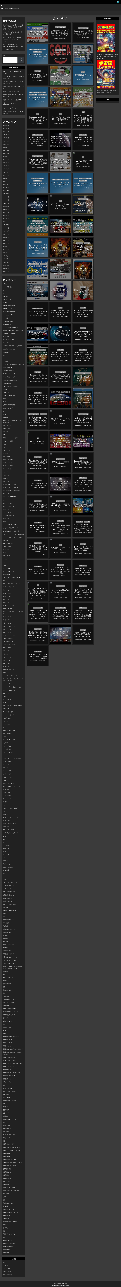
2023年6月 (6, 243)
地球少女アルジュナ (8, 920)
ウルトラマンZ (7, 500)
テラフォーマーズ (8, 699)
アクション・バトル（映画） (11, 438)
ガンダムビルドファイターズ (11, 531)
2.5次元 (5, 284)
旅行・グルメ (6, 1018)
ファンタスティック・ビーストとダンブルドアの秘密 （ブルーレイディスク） (83, 398)
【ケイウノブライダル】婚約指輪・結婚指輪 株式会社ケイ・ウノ (60, 119)
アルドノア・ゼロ (8, 469)
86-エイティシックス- (9, 299)
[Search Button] (118, 2)
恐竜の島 (5, 981)
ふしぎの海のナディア (9, 408)
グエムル (5, 559)
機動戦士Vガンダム (8, 1039)
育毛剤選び (6, 1175)
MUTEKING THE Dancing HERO (12, 346)
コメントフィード (8, 1271)
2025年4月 (6, 175)
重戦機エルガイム (8, 1203)
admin (56, 38)
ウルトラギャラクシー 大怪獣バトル (13, 490)
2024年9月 (6, 197)
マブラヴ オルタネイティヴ (10, 833)
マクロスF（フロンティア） (10, 817)
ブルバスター (6, 792)
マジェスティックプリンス (10, 823)
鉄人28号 (5, 1206)
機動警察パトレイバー (9, 1079)
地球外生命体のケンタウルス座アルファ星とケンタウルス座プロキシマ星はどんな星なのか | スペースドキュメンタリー (60, 140)
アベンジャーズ (7, 456)
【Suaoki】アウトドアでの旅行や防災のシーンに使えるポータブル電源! (60, 269)
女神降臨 (5, 938)
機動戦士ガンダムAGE (9, 1057)
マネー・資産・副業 (8, 830)
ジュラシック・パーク (9, 644)
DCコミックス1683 (8, 315)
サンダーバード (7, 617)
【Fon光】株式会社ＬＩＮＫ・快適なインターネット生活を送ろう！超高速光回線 (83, 570)
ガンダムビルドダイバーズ (10, 528)
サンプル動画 (6, 620)
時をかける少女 (7, 1027)
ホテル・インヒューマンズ (10, 808)
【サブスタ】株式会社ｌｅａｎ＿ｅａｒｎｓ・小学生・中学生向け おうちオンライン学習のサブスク (37, 398)
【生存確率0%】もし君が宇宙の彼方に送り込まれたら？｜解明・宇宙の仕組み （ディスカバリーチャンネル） (37, 205)
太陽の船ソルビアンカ (9, 932)
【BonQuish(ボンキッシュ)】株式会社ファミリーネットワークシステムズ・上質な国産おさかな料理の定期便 (83, 355)
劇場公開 (5, 907)
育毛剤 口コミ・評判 (8, 1144)
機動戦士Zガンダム (8, 1043)
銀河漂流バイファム (8, 1209)
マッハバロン (6, 826)
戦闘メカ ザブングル (8, 1002)
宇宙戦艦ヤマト (7, 951)
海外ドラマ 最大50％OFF (10, 1091)
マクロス (5, 814)
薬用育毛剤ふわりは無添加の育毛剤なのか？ (38, 98)
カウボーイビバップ (8, 515)
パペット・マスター (8, 771)
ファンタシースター (8, 777)
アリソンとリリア (8, 466)
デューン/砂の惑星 (8, 712)
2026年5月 (6, 135)
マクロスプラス (7, 820)
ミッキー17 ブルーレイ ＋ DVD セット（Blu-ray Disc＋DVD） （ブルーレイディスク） (13, 39)
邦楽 (4, 1200)
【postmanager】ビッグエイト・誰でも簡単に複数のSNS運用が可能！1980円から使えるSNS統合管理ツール (37, 162)
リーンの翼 (6, 870)
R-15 (4, 355)
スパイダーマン (7, 666)
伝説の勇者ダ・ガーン (9, 898)
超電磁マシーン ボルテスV (10, 1187)
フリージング (6, 789)
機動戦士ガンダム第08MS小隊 (11, 1073)
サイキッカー (6, 590)
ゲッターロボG (7, 574)
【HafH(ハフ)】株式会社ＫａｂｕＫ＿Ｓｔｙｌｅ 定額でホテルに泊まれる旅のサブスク (37, 506)
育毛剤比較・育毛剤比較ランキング (12, 1163)
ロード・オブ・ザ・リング (10, 882)
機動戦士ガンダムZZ (8, 1069)
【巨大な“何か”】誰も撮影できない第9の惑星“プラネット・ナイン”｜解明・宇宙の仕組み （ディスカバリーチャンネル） (60, 333)
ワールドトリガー (8, 889)
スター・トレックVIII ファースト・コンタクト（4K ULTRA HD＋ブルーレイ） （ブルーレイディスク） (37, 613)
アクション (6, 435)
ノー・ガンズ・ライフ (9, 740)
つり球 (4, 402)
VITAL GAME (7, 383)
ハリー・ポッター (8, 746)
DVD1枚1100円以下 (8, 321)
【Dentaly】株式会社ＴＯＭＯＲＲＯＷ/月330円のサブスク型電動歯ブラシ (60, 312)
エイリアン (6, 509)
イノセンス (6, 481)
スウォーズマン (7, 648)
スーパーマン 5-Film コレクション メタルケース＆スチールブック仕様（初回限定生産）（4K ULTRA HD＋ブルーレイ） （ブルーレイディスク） (37, 591)
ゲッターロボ (6, 568)
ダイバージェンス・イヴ (9, 690)
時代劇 (4, 1030)
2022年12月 (6, 262)
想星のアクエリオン (8, 984)
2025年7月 (6, 166)
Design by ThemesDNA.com (60, 1285)
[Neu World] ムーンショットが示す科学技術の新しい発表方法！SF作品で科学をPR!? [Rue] (83, 226)
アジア (4, 444)
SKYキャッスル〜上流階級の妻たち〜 (13, 364)
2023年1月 (5, 259)
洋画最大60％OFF (8, 1088)
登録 (4, 1262)
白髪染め (5, 1116)
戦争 (4, 993)
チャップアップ (7, 696)
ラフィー (5, 858)
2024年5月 (6, 209)
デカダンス (6, 709)
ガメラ (4, 521)
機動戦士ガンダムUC (8, 1066)
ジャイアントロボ (8, 638)
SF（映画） (6, 361)
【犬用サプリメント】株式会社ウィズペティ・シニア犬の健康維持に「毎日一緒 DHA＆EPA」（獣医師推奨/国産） (37, 634)
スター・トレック (8, 660)
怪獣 (4, 974)
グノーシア (6, 562)
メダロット (6, 848)
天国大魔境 (6, 923)
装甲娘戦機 (6, 1184)
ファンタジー (6, 780)
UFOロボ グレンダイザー (10, 377)
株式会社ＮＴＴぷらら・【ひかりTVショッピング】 (38, 570)
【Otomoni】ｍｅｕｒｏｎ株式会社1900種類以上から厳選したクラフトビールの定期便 (37, 656)
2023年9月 (6, 234)
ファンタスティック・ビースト (11, 786)
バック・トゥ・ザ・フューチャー (12, 758)
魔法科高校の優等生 (8, 1246)
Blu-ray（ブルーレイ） (9, 308)
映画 (4, 1024)
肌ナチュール (6, 1138)
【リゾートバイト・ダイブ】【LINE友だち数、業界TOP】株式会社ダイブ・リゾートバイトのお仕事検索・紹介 (83, 420)
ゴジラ (4, 581)
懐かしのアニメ (7, 990)
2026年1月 (6, 147)
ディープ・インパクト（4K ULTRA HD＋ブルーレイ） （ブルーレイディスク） (83, 162)
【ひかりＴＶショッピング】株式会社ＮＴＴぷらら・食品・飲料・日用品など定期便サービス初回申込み (83, 592)
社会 (4, 1122)
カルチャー (6, 518)
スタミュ (5, 654)
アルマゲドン (6, 472)
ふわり (4, 411)
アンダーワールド (8, 475)
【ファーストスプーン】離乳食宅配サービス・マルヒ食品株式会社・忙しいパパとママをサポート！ (38, 248)
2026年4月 (6, 138)
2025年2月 (6, 181)
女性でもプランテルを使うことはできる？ (83, 291)
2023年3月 (6, 253)
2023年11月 (6, 228)
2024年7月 (6, 203)
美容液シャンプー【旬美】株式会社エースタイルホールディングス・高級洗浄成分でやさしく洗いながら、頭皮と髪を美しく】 (83, 118)
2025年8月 (6, 163)
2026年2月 (6, 144)
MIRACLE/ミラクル (8, 339)
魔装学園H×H (6, 1249)
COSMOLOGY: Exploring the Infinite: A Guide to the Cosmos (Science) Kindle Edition (107, 56)
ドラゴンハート (7, 733)
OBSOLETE (6, 352)
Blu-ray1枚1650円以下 (9, 305)
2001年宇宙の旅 (7, 287)
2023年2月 (6, 256)
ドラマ (4, 736)
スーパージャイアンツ (9, 669)
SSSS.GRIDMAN (7, 367)
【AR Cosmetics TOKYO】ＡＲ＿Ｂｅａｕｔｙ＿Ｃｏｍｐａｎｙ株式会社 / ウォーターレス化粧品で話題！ (83, 334)
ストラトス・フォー (8, 663)
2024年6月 (6, 206)
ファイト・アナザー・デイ (10, 108)
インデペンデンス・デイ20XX (11, 487)
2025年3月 (6, 178)
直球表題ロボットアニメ (9, 1119)
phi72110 (33, 37)
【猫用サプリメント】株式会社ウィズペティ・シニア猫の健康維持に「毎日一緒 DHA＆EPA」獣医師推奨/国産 (83, 613)
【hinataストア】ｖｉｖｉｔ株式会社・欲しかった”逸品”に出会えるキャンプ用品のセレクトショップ (60, 162)
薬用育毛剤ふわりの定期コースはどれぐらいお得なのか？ (38, 55)
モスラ (4, 851)
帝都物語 (5, 971)
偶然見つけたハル (8, 901)
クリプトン (6, 553)
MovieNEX (6, 343)
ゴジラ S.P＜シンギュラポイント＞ (12, 584)
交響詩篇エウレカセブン (9, 895)
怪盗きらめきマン (8, 977)
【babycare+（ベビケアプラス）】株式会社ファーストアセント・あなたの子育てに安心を (83, 140)
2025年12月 (6, 150)
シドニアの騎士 (7, 623)
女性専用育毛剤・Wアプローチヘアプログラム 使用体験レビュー (60, 291)
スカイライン (6, 651)
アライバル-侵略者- (8, 49)
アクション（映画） (8, 441)
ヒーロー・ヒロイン (8, 774)
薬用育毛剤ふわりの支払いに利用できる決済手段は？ (60, 183)
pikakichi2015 (33, 315)
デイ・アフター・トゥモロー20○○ (12, 705)
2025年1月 (5, 184)
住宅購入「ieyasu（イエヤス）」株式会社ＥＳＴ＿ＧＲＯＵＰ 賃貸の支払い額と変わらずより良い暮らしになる (37, 420)
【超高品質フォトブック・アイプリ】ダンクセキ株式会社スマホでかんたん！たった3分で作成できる (60, 76)
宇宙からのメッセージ (9, 944)
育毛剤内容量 (6, 1153)
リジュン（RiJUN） (8, 867)
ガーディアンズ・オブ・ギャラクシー (13, 537)
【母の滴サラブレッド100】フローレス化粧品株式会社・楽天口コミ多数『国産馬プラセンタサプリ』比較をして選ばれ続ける (60, 527)
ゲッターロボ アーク (8, 571)
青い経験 (5, 1228)
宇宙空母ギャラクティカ (9, 960)
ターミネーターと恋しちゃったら (12, 687)
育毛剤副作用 (6, 1156)
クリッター (6, 549)
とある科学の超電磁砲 (9, 405)
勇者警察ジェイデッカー (9, 910)
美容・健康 (6, 1131)
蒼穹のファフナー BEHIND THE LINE (60, 463)
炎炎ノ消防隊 (6, 1097)
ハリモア (5, 743)
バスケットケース (8, 752)
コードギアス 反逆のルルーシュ (11, 577)
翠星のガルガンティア (9, 1135)
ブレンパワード (7, 795)
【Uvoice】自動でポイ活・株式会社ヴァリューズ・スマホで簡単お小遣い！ (83, 33)
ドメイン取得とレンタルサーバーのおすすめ (38, 312)
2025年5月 (6, 172)
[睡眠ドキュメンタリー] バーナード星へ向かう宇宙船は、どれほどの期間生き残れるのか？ (13, 27)
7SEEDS (5, 296)
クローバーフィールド (9, 556)
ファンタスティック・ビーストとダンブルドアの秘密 (83, 377)
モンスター (6, 854)
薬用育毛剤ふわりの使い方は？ (83, 76)
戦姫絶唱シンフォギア (9, 999)
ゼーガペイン (6, 672)
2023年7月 (6, 240)
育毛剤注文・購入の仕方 (9, 1166)
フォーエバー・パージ (60, 248)
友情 (4, 916)
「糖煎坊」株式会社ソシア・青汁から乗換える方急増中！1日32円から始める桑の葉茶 (83, 635)
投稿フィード (6, 1268)
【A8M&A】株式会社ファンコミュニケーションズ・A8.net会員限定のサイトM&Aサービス (38, 226)
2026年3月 (6, 141)
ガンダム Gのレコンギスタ (10, 525)
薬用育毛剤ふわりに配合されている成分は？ (38, 184)
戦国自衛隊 (6, 996)
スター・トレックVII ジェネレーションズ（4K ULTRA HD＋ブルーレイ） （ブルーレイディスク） (60, 592)
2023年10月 (6, 231)
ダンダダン (6, 693)
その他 (4, 399)
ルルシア (5, 873)
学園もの (5, 941)
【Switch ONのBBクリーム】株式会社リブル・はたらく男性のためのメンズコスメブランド (60, 355)
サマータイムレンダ (8, 605)
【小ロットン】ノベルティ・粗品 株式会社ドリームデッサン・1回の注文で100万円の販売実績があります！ (37, 140)
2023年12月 (6, 225)
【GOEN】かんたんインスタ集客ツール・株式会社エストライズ (60, 54)
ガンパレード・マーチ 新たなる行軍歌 (13, 534)
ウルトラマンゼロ (8, 503)
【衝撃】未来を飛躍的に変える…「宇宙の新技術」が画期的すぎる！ (37, 334)
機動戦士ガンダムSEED (9, 1060)
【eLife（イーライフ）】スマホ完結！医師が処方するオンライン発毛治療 (83, 549)
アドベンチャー (7, 450)
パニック (5, 768)
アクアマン (6, 431)
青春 (4, 1231)
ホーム (4, 2)
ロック (4, 876)
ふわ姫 (4, 414)
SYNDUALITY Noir (8, 371)
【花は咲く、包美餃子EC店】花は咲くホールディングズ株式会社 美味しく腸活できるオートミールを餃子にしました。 (83, 484)
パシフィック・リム (8, 764)
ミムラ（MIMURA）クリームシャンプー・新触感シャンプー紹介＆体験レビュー (37, 76)
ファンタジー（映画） (9, 783)
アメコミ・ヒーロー (8, 463)
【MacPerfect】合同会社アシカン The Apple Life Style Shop (37, 527)
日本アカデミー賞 (8, 1021)
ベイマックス (6, 805)
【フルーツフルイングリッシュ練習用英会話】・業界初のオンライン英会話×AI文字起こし (83, 205)
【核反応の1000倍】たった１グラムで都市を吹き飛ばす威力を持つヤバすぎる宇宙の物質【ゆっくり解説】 (60, 441)
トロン (4, 727)
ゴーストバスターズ (8, 587)
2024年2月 (6, 218)
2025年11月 (6, 153)
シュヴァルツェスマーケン (10, 635)
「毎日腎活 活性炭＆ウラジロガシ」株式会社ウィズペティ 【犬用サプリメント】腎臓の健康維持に (37, 549)
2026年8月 (6, 125)
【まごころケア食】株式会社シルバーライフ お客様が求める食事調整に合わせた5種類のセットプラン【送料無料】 (83, 97)
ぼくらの (5, 417)
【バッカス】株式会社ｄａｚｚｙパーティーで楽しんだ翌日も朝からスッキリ (83, 248)
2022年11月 (6, 265)
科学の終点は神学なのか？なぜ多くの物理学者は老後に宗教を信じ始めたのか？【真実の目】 (60, 226)
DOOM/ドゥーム (7, 318)
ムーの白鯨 (6, 845)
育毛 (4, 1141)
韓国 (4, 1237)
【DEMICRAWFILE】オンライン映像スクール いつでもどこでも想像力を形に (37, 119)
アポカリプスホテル (8, 459)
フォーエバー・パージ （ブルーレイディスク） (83, 269)
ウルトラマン (6, 494)
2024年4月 (6, 212)
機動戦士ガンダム (8, 1046)
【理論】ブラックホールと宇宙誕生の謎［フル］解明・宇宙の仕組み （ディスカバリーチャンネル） (60, 484)
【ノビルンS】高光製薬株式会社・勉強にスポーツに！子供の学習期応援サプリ (83, 312)
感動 (4, 987)
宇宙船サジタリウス (8, 963)
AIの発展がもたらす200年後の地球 (60, 398)
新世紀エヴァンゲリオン (9, 1008)
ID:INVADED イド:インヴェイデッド (13, 330)
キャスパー (6, 540)
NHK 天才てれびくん (9, 349)
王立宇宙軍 (6, 1110)
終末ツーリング (7, 1128)
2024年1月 (6, 222)
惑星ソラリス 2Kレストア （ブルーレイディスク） (60, 420)
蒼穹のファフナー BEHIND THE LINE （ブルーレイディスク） (60, 506)
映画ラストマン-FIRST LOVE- (11, 91)
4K (3, 293)
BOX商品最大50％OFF (9, 312)
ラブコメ (5, 861)
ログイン (5, 1265)
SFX (3, 5)
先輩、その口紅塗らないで (10, 904)
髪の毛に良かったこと (9, 1240)
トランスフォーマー (8, 724)
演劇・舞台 (6, 1094)
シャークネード (7, 632)
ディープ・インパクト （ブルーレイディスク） (60, 205)
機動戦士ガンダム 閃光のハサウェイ (13, 1049)
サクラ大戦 (6, 599)
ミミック (5, 839)
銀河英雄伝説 (6, 1215)
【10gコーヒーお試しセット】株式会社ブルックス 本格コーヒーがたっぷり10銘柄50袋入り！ (60, 97)
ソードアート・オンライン (10, 676)
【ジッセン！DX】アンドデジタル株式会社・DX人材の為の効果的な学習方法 (60, 377)
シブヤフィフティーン (9, 626)
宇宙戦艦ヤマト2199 (8, 954)
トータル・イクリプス (9, 730)
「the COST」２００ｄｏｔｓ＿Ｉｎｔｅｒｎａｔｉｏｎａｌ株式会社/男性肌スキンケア (37, 377)
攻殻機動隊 (6, 1005)
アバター (5, 453)
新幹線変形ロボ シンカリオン (11, 1012)
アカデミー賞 (6, 428)
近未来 (4, 1197)
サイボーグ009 (7, 596)
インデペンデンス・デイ (9, 484)
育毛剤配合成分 (7, 1178)
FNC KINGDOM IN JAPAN (10, 327)
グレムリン (6, 565)
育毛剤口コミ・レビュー (9, 1159)
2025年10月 (6, 156)
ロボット (5, 879)
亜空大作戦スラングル (9, 892)
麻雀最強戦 (6, 1253)
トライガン (6, 721)
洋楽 (4, 1085)
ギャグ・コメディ (8, 546)
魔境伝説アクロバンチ (9, 1243)
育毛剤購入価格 (7, 1169)
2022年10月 (6, 268)
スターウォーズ (7, 657)
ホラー (4, 811)
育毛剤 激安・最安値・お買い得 (11, 1147)
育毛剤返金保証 (7, 1172)
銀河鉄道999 (6, 1218)
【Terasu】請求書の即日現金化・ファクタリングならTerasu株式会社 (83, 54)
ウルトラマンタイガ (8, 506)
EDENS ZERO (7, 324)
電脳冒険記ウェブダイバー (10, 1221)
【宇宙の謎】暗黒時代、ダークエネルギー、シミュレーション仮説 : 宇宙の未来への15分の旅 (60, 634)
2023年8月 (6, 237)
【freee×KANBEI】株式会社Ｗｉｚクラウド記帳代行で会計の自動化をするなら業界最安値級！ (37, 269)
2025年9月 (6, 159)
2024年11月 (6, 191)
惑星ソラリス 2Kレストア (38, 441)
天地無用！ (6, 926)
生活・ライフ (6, 1113)
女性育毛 (5, 935)
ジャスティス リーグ (8, 641)
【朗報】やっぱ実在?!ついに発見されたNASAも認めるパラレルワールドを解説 (83, 441)
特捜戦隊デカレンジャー (9, 1100)
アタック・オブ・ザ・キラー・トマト (13, 447)
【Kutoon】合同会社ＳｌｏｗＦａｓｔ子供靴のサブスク (37, 484)
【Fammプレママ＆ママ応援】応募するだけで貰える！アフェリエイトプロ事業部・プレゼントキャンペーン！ (60, 33)
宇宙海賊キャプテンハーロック (11, 957)
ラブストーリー (7, 864)
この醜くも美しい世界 (9, 395)
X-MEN (5, 389)
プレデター (6, 802)
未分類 (4, 1033)
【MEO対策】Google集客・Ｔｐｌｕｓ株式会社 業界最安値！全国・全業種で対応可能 (37, 33)
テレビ (4, 702)
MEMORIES (6, 336)
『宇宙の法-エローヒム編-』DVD (12, 100)
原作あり (5, 913)
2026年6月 (6, 132)
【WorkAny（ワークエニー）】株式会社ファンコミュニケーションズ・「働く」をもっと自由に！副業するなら (60, 613)
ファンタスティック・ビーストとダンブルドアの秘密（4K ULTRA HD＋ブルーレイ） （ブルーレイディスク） (37, 355)
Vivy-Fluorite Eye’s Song (10, 386)
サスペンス (6, 602)
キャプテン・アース (8, 543)
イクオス (5, 478)
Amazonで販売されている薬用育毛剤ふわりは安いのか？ (83, 184)
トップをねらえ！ (8, 718)
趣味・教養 (6, 1194)
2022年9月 (6, 271)
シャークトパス (7, 629)
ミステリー (6, 836)
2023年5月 (6, 246)
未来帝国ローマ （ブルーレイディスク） (60, 549)
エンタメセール (7, 512)
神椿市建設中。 (7, 1125)
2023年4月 (6, 249)
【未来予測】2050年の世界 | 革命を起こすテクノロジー (83, 506)
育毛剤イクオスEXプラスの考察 (12, 1150)
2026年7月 (6, 128)
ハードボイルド (7, 749)
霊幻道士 (5, 1225)
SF (3, 358)
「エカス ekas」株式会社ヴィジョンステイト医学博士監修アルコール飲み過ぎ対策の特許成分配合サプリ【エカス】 (83, 527)
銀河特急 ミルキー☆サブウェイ (11, 1212)
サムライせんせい (8, 608)
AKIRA (5, 302)
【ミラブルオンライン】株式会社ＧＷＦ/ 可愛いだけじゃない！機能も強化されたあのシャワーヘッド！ (37, 463)
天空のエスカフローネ (9, 929)
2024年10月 (6, 194)
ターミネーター (7, 684)
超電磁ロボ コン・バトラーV (11, 1190)
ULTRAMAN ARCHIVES (10, 380)
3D (3, 290)
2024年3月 (6, 215)
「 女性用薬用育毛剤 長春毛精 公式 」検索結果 (37, 291)
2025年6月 (6, 169)
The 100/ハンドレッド (9, 374)
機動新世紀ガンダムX (9, 1076)
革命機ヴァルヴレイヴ (9, 1234)
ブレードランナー (8, 799)
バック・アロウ (7, 755)
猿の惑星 (5, 1107)
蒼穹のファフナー (8, 1181)
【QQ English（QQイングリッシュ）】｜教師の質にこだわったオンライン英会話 (83, 463)
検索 (4, 56)
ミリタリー (6, 842)
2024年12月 (6, 187)
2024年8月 (6, 200)
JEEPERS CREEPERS (9, 333)
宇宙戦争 (5, 948)
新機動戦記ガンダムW (9, 1015)
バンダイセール (7, 761)
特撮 (4, 1104)
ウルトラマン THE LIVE (9, 497)
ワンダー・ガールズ (8, 885)
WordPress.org (7, 1275)
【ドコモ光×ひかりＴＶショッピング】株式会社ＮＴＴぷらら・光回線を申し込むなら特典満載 (60, 570)
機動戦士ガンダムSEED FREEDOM (12, 1063)
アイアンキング (7, 425)
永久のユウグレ (7, 1082)
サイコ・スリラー (8, 593)
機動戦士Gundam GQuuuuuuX (11, 1036)
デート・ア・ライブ (8, 715)
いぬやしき (6, 392)
